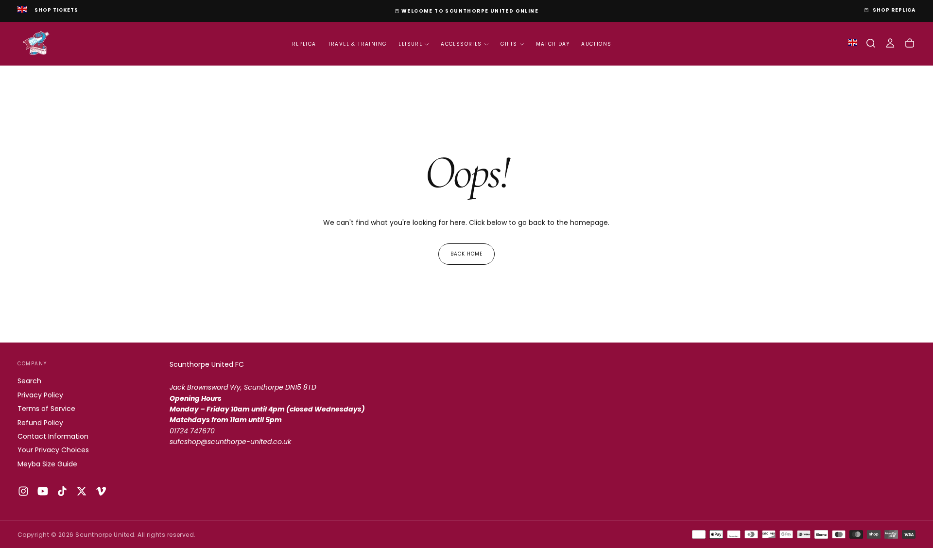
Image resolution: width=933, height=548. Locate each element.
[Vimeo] (101, 491)
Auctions (596, 44)
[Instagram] (23, 491)
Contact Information (52, 436)
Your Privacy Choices (53, 450)
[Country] (22, 10)
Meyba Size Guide (47, 464)
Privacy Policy (40, 395)
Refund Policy (40, 423)
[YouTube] (43, 491)
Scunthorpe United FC (207, 364)
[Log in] (890, 43)
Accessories (461, 44)
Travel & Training (357, 44)
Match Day (553, 44)
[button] (871, 43)
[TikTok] (62, 491)
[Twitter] (81, 491)
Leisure (410, 44)
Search (29, 381)
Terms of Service (46, 408)
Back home (466, 253)
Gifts (509, 44)
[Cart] (910, 43)
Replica (304, 44)
